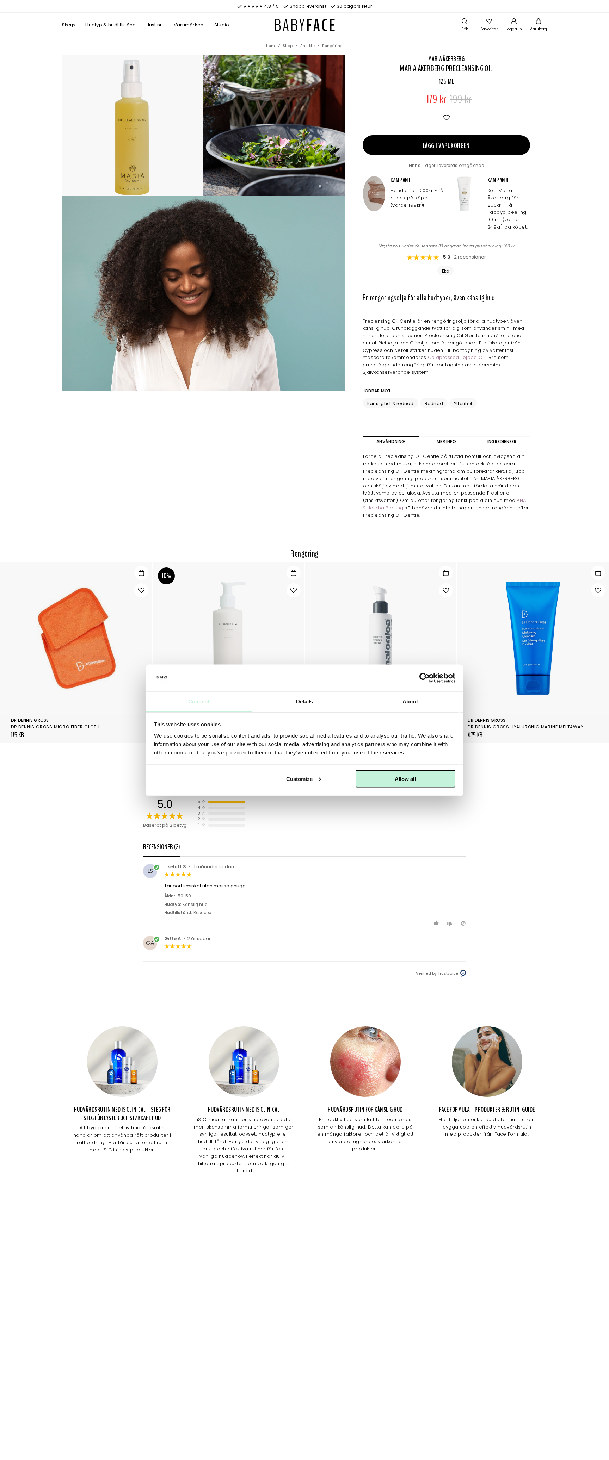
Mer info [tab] (446, 442)
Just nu (155, 24)
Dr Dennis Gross (30, 720)
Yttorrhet (463, 403)
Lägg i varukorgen (446, 145)
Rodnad (434, 403)
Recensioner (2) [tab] (161, 847)
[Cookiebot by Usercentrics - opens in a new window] (424, 678)
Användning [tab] (390, 442)
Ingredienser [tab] (502, 442)
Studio (221, 24)
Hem (270, 46)
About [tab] (410, 701)
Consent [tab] (198, 701)
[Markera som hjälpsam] (437, 923)
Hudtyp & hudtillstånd (110, 24)
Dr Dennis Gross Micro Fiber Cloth (55, 727)
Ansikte (307, 46)
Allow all (405, 779)
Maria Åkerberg (446, 59)
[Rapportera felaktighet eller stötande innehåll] (463, 923)
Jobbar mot (377, 391)
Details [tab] (304, 701)
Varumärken (189, 24)
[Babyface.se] (305, 25)
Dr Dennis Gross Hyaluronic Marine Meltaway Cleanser (538, 727)
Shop (68, 24)
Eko (445, 271)
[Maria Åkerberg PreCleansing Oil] (273, 125)
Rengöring (332, 46)
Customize (299, 779)
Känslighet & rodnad (390, 403)
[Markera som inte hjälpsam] (450, 923)
